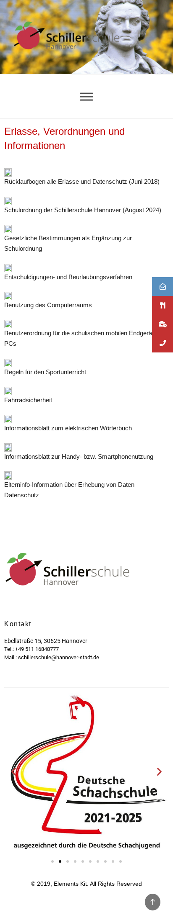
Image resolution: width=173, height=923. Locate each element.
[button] (13, 771)
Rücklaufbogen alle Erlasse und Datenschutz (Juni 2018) (82, 181)
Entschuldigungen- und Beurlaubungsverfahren (68, 276)
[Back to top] (153, 902)
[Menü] (86, 96)
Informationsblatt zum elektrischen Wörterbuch (68, 428)
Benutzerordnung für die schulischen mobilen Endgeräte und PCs (86, 338)
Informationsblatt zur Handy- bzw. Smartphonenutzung (78, 456)
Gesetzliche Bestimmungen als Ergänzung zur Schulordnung (68, 243)
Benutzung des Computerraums (48, 305)
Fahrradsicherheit (28, 400)
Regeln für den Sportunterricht (45, 371)
